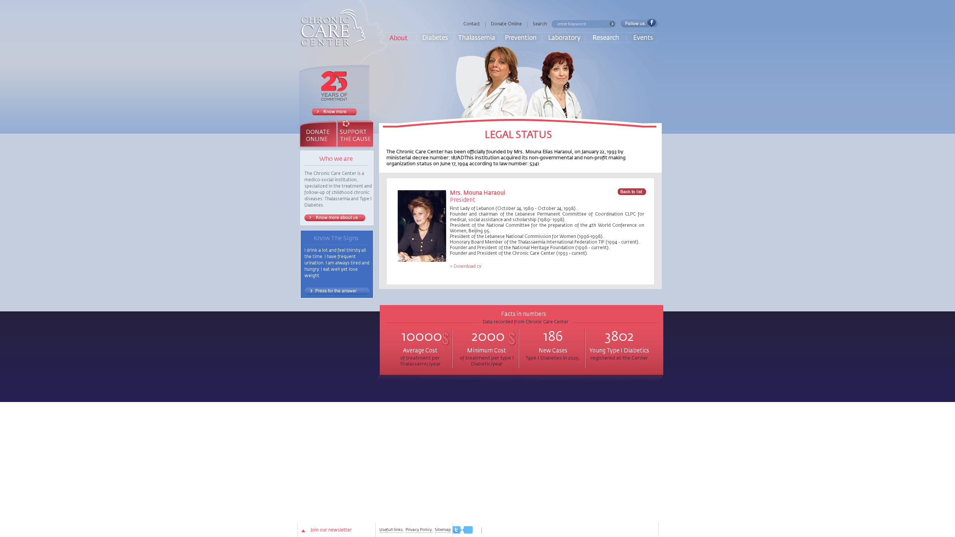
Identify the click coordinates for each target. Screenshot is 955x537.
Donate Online (506, 24)
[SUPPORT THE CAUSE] (354, 124)
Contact (471, 24)
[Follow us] (463, 530)
